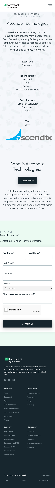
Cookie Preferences (35, 443)
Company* (8, 273)
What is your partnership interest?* (19, 293)
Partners (33, 14)
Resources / (21, 14)
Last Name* (34, 252)
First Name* (8, 252)
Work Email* (8, 263)
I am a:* (6, 283)
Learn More (27, 180)
